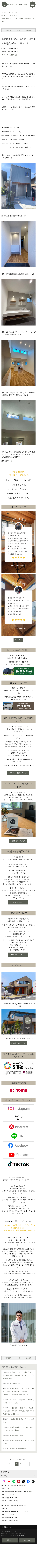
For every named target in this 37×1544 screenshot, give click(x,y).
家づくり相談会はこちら (19, 772)
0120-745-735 (10, 1495)
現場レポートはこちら (19, 954)
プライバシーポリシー (21, 1533)
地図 (30, 1492)
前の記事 (8, 30)
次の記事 (28, 30)
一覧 (18, 30)
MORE (19, 640)
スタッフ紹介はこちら (19, 902)
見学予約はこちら (19, 1043)
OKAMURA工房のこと (9, 55)
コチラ (10, 461)
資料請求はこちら (19, 841)
